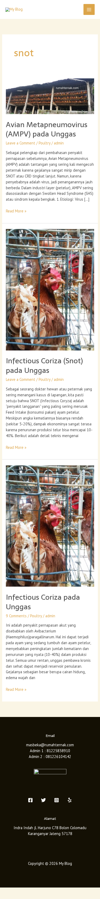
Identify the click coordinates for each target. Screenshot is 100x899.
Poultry (44, 143)
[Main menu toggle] (89, 9)
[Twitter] (43, 800)
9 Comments (16, 615)
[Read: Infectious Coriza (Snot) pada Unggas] (50, 289)
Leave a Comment (20, 143)
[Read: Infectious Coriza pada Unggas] (50, 525)
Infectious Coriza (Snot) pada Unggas (44, 365)
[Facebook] (30, 800)
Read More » (16, 210)
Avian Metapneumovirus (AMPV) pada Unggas (46, 129)
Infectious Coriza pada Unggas (43, 602)
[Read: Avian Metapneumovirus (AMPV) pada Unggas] (50, 95)
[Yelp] (69, 800)
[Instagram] (56, 800)
